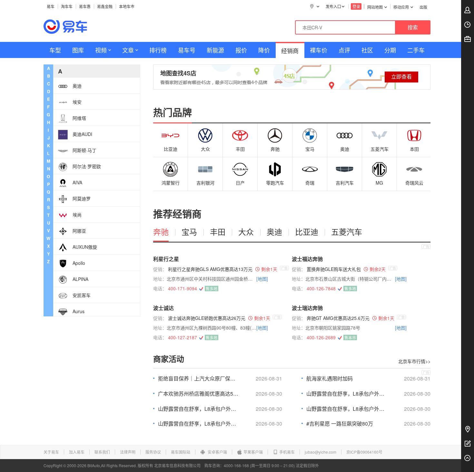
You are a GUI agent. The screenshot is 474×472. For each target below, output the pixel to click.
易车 (50, 6)
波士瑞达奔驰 (307, 308)
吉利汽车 (345, 182)
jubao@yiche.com (320, 452)
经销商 (290, 50)
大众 (205, 149)
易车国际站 (180, 452)
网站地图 (375, 7)
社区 (367, 50)
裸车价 (318, 50)
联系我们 (102, 452)
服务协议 (153, 452)
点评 (344, 50)
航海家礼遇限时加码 (329, 378)
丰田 (240, 149)
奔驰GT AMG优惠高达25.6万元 (338, 318)
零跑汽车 (275, 182)
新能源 (215, 50)
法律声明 (127, 452)
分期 (390, 50)
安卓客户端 (217, 452)
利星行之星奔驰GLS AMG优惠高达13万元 (210, 269)
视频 (101, 50)
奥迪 (344, 149)
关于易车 (51, 452)
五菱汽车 (379, 149)
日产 (240, 182)
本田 (414, 149)
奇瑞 (309, 182)
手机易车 (287, 452)
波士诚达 (163, 308)
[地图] (262, 278)
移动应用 (401, 7)
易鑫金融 (105, 6)
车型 (55, 50)
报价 (241, 50)
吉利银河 (205, 182)
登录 (356, 6)
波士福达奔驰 (307, 259)
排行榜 (158, 50)
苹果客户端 (253, 452)
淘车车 (67, 6)
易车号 (186, 50)
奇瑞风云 (414, 182)
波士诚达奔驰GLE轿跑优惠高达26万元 (207, 318)
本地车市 (126, 6)
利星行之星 (166, 259)
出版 (423, 7)
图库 (78, 50)
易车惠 (85, 6)
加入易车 (76, 452)
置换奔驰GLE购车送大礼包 (333, 269)
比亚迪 (170, 149)
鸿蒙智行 (171, 182)
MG (379, 182)
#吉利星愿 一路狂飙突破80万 (339, 423)
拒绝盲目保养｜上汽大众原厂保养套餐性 (198, 378)
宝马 (309, 149)
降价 (264, 50)
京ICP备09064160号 (364, 452)
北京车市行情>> (414, 361)
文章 (128, 50)
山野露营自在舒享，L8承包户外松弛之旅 (346, 393)
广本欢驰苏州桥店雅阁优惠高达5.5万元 (198, 393)
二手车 (416, 50)
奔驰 (275, 149)
